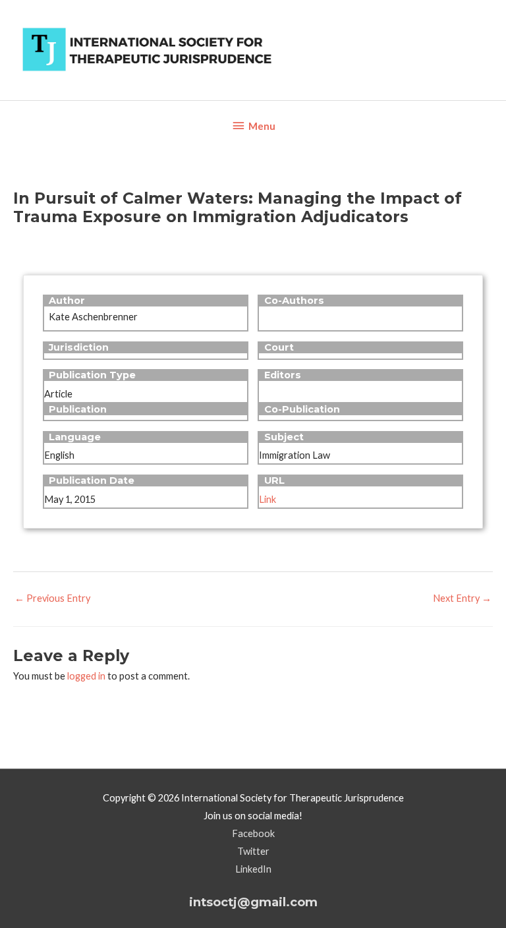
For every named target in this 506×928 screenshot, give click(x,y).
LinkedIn (253, 869)
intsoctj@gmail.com (253, 902)
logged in (86, 676)
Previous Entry (52, 598)
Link (267, 499)
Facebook (253, 833)
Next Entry (462, 598)
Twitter (253, 851)
